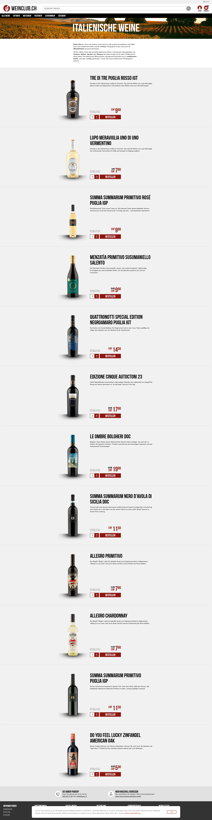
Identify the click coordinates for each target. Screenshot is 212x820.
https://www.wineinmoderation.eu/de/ (128, 796)
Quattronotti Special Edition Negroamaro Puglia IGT (116, 319)
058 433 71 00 (67, 796)
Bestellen (110, 117)
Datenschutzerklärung (132, 813)
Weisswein (27, 15)
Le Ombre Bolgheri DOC (110, 436)
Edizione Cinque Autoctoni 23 (116, 376)
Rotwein (16, 15)
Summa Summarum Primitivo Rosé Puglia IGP (120, 200)
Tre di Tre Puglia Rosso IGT (114, 78)
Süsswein (61, 15)
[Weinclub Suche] (188, 8)
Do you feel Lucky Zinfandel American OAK (115, 737)
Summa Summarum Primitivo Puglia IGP (115, 678)
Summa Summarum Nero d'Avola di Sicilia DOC (121, 498)
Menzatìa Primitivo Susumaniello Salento (120, 259)
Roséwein (38, 15)
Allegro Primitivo (106, 556)
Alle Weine (6, 15)
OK (172, 812)
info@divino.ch (82, 796)
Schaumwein (50, 15)
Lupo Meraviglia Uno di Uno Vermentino (114, 140)
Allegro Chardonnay (108, 615)
